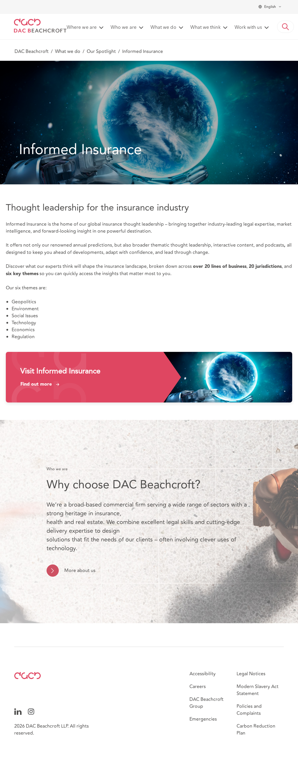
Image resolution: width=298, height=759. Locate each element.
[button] (285, 27)
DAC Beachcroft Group (206, 703)
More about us (79, 570)
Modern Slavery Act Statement (258, 690)
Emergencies (203, 719)
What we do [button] (163, 27)
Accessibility (202, 673)
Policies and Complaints (249, 710)
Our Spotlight (101, 51)
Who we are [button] (123, 27)
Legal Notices (251, 673)
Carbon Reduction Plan (256, 730)
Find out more (36, 384)
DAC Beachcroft (32, 51)
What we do (67, 51)
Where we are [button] (82, 27)
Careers (197, 686)
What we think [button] (205, 27)
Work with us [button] (248, 27)
